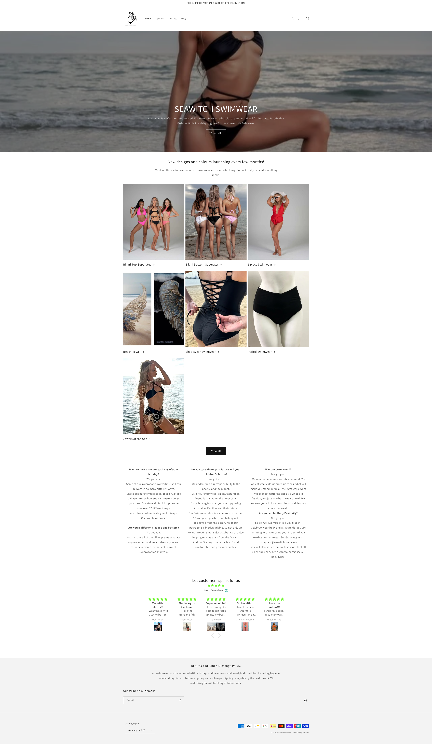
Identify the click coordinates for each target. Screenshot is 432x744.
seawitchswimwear (284, 732)
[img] (216, 585)
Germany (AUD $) (136, 730)
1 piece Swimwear (260, 264)
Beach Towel (132, 352)
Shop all (216, 133)
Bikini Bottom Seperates (202, 264)
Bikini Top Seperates (137, 264)
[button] (292, 18)
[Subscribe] (180, 700)
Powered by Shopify (301, 732)
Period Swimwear (260, 352)
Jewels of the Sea (135, 439)
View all (216, 451)
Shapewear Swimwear (200, 352)
